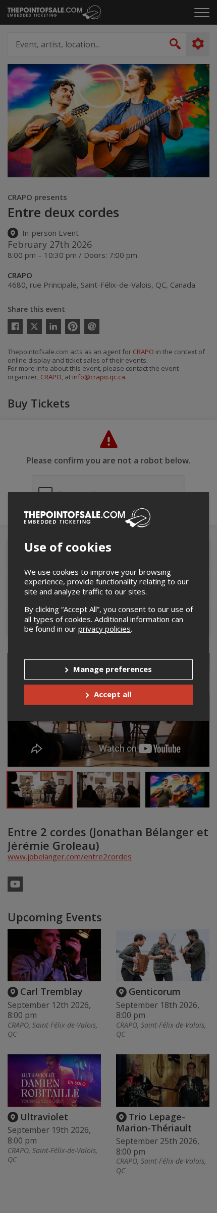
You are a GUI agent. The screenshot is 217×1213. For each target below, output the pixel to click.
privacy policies (104, 629)
